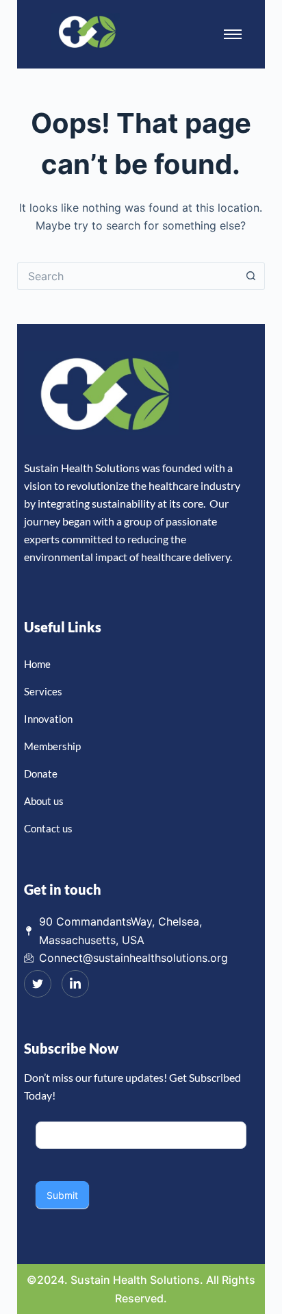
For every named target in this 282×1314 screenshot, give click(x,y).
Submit (62, 1195)
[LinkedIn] (75, 983)
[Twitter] (37, 983)
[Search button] (251, 276)
